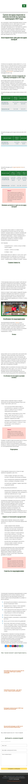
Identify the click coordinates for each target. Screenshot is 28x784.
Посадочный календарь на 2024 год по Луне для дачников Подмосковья (13, 727)
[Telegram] (22, 646)
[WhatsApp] (20, 646)
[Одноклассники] (8, 646)
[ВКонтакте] (6, 646)
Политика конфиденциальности (14, 781)
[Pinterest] (13, 646)
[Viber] (17, 646)
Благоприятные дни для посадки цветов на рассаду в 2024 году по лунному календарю (14, 671)
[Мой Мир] (10, 646)
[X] (15, 646)
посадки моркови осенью (18, 167)
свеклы (17, 322)
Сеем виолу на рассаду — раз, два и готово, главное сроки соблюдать (13, 690)
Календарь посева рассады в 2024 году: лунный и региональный (13, 708)
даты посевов (9, 71)
